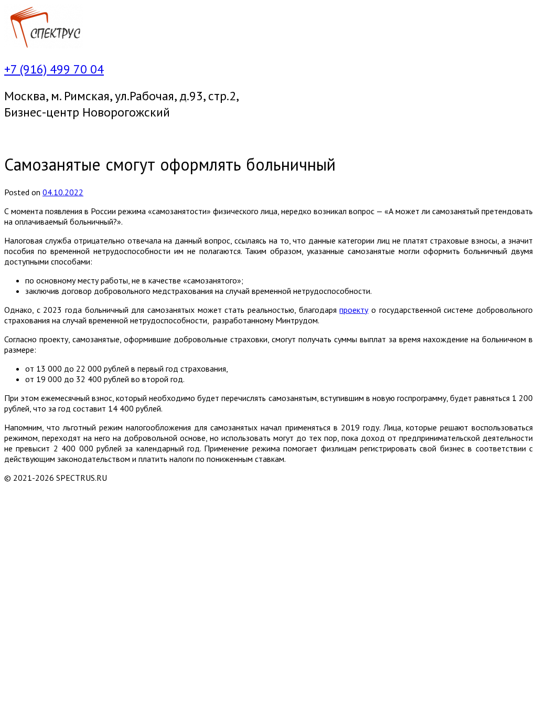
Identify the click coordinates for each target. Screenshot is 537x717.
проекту (353, 309)
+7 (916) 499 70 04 (54, 69)
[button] (268, 136)
